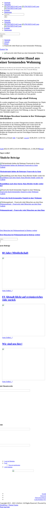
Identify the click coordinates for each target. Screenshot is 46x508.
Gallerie (2, 167)
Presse (41, 149)
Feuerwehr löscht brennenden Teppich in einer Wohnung (19, 192)
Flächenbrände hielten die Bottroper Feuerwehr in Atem (19, 165)
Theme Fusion (13, 505)
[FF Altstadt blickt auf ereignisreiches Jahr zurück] (23, 320)
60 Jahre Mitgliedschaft (15, 252)
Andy (2, 149)
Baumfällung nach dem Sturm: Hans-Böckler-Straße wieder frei (21, 178)
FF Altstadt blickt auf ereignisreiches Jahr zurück (22, 298)
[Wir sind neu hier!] (23, 364)
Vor (6, 49)
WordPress (3, 505)
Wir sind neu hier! (12, 343)
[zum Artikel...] (7, 291)
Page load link (5, 507)
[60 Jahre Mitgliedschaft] (23, 273)
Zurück (2, 49)
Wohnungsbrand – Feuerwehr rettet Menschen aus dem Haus (20, 204)
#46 (14, 138)
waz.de (26, 138)
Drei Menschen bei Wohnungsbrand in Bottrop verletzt (18, 230)
